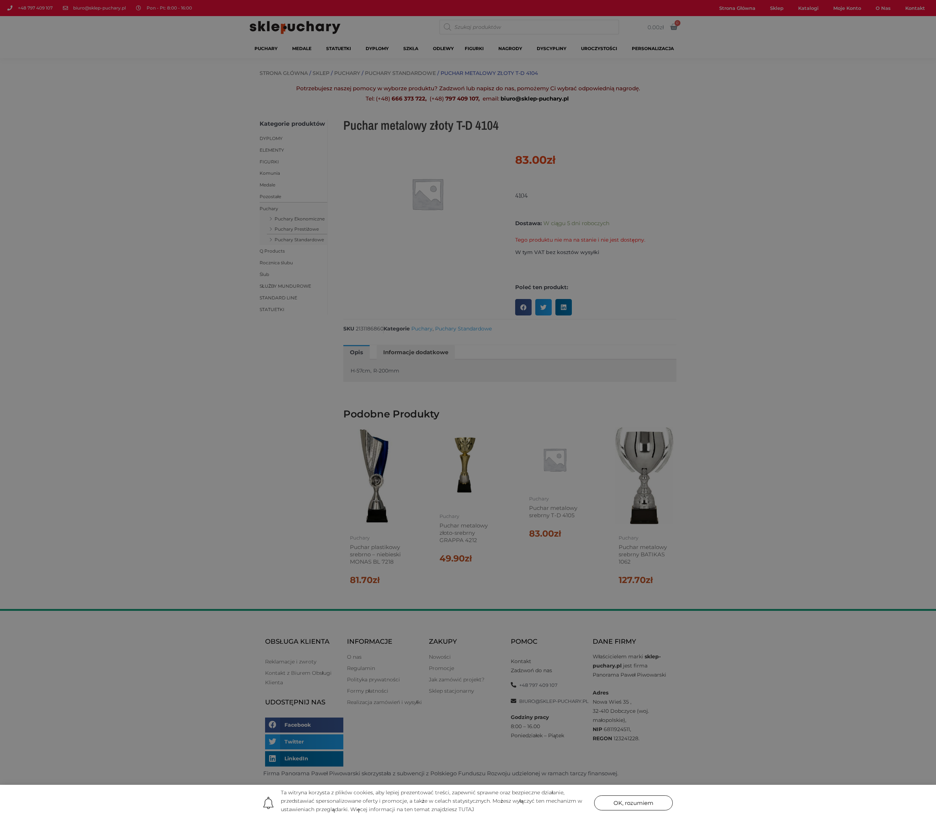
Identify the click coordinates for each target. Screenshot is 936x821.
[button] (633, 802)
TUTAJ (466, 809)
